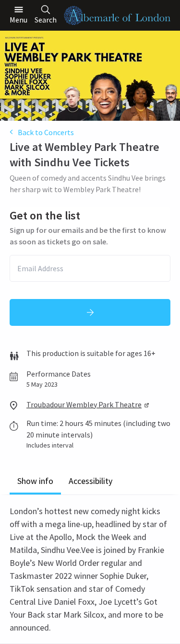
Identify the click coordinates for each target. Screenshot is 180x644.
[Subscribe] (90, 312)
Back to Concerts (46, 132)
